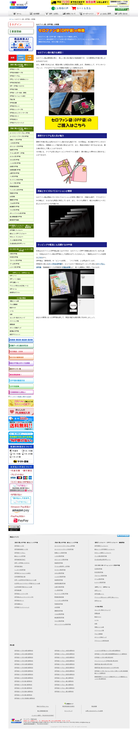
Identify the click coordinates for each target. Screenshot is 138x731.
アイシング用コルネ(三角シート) (19, 285)
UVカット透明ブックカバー (103, 553)
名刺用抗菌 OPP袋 (15, 170)
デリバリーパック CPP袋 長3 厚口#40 (106, 661)
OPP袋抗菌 (17, 590)
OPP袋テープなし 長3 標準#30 (64, 691)
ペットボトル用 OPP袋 (16, 190)
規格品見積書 (21, 58)
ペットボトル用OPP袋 (61, 600)
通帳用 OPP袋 (14, 200)
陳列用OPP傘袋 (14, 220)
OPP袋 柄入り (14, 119)
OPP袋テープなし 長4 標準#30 (64, 684)
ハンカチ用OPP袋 (60, 576)
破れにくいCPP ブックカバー (18, 233)
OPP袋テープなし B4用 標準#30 (65, 671)
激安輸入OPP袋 (14, 331)
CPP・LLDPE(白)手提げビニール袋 (25, 580)
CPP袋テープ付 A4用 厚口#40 (104, 657)
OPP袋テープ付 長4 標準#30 (23, 688)
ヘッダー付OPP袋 (19, 570)
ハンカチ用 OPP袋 (15, 163)
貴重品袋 (12, 324)
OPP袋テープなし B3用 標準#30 (65, 674)
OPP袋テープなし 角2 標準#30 (64, 681)
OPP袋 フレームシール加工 (17, 96)
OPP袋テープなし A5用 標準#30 (65, 654)
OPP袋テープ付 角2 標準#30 (23, 684)
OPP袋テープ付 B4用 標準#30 (23, 674)
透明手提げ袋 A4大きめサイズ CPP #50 (107, 667)
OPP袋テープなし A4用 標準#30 (65, 657)
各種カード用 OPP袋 (16, 139)
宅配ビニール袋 (14, 301)
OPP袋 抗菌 (13, 103)
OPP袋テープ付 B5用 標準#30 (23, 671)
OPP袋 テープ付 (14, 69)
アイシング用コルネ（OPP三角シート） (107, 597)
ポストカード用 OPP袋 (16, 146)
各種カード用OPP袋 (61, 553)
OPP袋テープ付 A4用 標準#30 (23, 657)
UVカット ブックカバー (16, 237)
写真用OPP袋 (59, 604)
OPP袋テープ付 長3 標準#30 (23, 695)
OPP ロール (13, 289)
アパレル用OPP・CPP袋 (62, 566)
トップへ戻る (123, 535)
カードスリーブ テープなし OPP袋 (19, 133)
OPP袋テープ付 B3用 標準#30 (23, 678)
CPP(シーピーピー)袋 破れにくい (19, 79)
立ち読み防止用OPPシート (103, 559)
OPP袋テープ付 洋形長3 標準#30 (24, 698)
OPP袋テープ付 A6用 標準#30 (23, 650)
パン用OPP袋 (59, 590)
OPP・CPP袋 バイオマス (17, 86)
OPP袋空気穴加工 (19, 559)
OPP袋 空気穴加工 (15, 82)
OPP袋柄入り (18, 604)
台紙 (11, 314)
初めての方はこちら (43, 706)
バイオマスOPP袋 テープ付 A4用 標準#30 (107, 650)
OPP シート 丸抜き (15, 279)
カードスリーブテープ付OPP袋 (64, 549)
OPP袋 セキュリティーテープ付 (19, 113)
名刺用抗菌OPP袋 (60, 583)
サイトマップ (68, 711)
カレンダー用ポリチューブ (17, 317)
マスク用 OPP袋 (14, 210)
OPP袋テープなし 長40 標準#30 (64, 688)
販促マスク (13, 307)
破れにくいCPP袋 (19, 556)
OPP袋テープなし (19, 553)
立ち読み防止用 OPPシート (17, 243)
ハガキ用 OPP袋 (14, 143)
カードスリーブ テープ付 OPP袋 (19, 136)
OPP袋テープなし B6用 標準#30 (65, 664)
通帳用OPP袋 (59, 610)
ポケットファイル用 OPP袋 (17, 213)
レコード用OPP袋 (100, 582)
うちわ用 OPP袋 (14, 203)
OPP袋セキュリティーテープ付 (23, 597)
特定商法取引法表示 (68, 706)
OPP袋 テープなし (15, 76)
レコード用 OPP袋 (15, 267)
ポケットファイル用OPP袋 (63, 624)
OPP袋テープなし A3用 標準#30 (65, 661)
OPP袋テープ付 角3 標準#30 (23, 681)
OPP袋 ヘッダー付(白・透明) (18, 92)
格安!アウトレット (15, 334)
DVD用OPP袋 (99, 572)
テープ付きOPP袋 (55, 264)
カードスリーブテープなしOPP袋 (65, 546)
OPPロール (98, 600)
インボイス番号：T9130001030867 (43, 715)
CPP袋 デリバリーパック (17, 123)
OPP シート (13, 275)
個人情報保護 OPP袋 (16, 216)
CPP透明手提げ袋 (19, 576)
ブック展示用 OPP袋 (16, 240)
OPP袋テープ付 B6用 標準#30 (23, 667)
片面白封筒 (66, 267)
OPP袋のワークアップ (19, 6)
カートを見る (83, 8)
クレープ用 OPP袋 (15, 183)
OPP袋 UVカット (14, 106)
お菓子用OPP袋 (59, 587)
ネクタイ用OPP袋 (60, 570)
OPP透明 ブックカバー (16, 230)
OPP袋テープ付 (19, 546)
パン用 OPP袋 (14, 176)
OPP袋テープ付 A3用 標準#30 (23, 661)
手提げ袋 (21, 99)
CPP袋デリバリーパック (21, 607)
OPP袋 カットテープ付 (16, 109)
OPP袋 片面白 (14, 89)
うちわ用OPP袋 (59, 614)
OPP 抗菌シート (14, 282)
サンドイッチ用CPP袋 (61, 593)
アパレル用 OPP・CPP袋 (17, 153)
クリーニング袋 (14, 321)
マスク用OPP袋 (59, 621)
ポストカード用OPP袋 (61, 559)
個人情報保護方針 (42, 711)
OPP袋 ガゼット (14, 116)
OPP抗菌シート (99, 594)
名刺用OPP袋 (59, 580)
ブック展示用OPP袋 (101, 556)
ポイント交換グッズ (15, 328)
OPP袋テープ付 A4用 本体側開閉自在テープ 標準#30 (111, 654)
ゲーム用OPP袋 (99, 579)
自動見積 (29, 58)
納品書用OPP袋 (59, 617)
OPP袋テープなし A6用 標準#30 (65, 650)
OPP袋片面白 (18, 566)
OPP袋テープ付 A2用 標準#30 (23, 664)
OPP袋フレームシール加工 (22, 573)
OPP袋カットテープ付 (21, 593)
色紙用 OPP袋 (14, 150)
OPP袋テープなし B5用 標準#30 (65, 667)
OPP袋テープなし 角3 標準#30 (64, 678)
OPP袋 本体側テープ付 (16, 72)
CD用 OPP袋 (13, 254)
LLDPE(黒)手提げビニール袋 (23, 587)
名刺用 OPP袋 (14, 166)
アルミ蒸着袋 (13, 304)
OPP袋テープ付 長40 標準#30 (23, 691)
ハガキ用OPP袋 (59, 556)
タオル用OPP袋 (59, 573)
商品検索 (94, 706)
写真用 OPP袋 (14, 193)
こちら (40, 257)
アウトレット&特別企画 (102, 640)
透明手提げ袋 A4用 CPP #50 (103, 664)
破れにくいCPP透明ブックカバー (105, 549)
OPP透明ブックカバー (101, 546)
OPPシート (98, 590)
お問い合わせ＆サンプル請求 (94, 711)
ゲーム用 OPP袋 (14, 264)
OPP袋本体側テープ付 (21, 549)
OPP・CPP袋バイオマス (22, 563)
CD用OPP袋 (98, 569)
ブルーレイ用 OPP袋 (16, 260)
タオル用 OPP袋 (14, 160)
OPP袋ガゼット (19, 600)
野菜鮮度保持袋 (14, 186)
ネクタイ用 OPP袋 (15, 156)
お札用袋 (12, 196)
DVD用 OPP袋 (14, 257)
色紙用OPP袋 (59, 563)
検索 (12, 58)
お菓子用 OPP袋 (14, 173)
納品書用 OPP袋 (14, 206)
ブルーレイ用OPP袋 (101, 575)
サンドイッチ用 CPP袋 (16, 180)
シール (12, 311)
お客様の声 (62, 8)
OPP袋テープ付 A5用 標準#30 (23, 654)
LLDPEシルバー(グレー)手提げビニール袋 (27, 583)
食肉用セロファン (15, 292)
